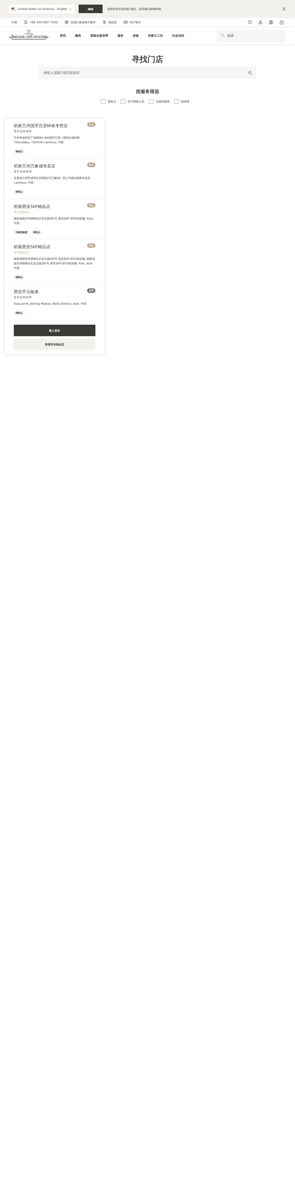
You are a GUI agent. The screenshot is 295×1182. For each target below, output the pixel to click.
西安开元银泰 (26, 291)
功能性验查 (163, 101)
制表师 (185, 101)
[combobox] (251, 35)
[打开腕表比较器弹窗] (271, 22)
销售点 (112, 101)
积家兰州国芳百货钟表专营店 (41, 125)
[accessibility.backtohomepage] (28, 36)
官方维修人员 (136, 101)
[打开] (223, 36)
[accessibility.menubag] (283, 22)
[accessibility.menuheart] (250, 22)
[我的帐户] (260, 22)
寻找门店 (147, 59)
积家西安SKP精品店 (32, 206)
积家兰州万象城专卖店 (34, 166)
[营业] (250, 73)
